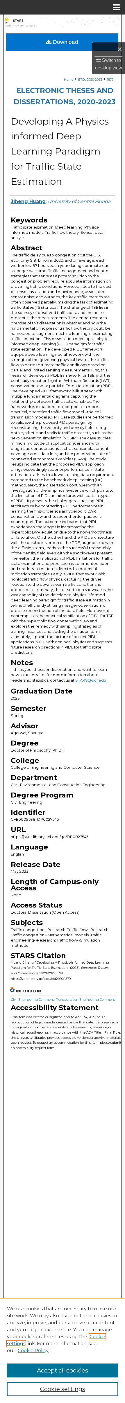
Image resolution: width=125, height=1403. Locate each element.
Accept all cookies (62, 1370)
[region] (62, 1350)
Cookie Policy (33, 1350)
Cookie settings (62, 1389)
